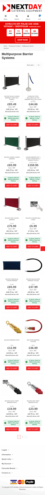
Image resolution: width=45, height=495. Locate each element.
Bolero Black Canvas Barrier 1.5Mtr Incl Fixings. (11, 98)
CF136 (12, 406)
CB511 (33, 284)
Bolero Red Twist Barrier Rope (33, 401)
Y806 (11, 345)
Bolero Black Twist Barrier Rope (12, 401)
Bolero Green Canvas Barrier (12, 157)
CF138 (12, 223)
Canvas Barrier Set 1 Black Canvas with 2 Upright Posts (33, 158)
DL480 (12, 284)
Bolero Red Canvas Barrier (12, 218)
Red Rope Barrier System (33, 340)
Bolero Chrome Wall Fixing (33, 218)
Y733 (33, 223)
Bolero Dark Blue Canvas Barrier (12, 279)
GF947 (33, 406)
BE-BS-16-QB (33, 162)
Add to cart (11, 125)
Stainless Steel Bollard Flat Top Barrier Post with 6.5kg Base (33, 99)
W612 (33, 345)
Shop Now (22, 40)
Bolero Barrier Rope (11, 340)
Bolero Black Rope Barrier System (33, 279)
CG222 (12, 162)
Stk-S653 (33, 101)
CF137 (12, 101)
